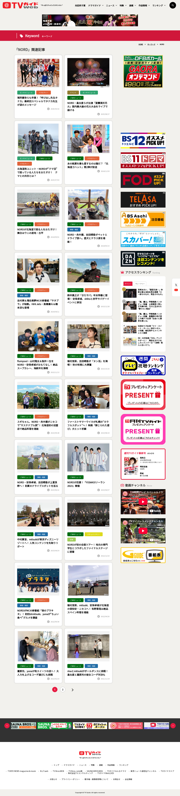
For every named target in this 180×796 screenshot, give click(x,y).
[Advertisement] (143, 110)
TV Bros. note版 (75, 771)
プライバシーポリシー (71, 779)
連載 (131, 5)
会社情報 (128, 779)
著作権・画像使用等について (96, 779)
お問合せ (116, 779)
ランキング (157, 5)
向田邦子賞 (80, 5)
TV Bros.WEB (58, 771)
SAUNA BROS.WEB (95, 771)
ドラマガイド (94, 5)
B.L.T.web (44, 771)
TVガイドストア (167, 771)
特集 (122, 5)
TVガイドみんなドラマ (116, 771)
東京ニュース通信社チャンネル (143, 771)
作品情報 (143, 5)
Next (173, 725)
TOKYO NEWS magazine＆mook (22, 771)
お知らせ (53, 779)
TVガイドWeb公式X (105, 773)
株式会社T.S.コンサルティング (80, 773)
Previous (7, 725)
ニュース (110, 5)
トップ (56, 765)
